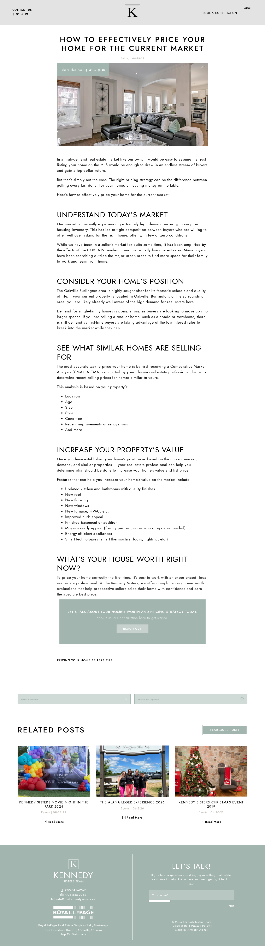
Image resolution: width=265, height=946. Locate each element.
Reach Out (132, 628)
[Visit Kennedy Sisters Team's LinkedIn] (26, 14)
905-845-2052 (75, 895)
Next (231, 906)
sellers (98, 660)
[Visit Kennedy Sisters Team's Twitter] (17, 14)
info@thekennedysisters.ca (75, 899)
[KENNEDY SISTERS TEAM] (132, 11)
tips (109, 660)
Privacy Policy (200, 926)
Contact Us (22, 10)
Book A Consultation (220, 13)
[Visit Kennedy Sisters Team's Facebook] (13, 14)
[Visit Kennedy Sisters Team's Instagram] (22, 14)
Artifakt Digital (198, 930)
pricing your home (73, 660)
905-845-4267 (75, 890)
